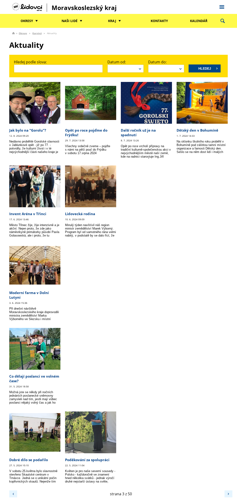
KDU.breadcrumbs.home (13, 33)
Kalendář (198, 21)
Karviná (37, 33)
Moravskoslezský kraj (84, 7)
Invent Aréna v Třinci (27, 213)
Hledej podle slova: (30, 62)
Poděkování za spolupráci (87, 459)
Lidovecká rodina (80, 213)
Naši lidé (70, 21)
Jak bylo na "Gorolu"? (27, 130)
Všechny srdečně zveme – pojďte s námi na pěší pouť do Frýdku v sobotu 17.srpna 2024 (87, 149)
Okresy (27, 21)
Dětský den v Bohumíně (197, 130)
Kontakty (159, 21)
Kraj (112, 21)
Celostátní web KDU (221, 6)
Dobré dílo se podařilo (28, 459)
